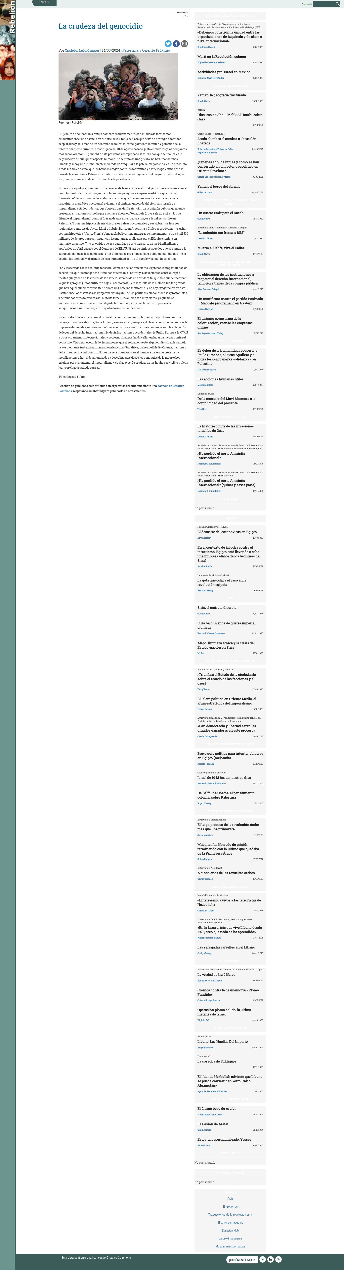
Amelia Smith (204, 566)
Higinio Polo (203, 1020)
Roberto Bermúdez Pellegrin (212, 149)
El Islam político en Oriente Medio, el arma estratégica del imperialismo (226, 700)
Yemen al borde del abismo (218, 186)
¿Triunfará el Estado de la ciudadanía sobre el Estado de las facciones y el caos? (226, 679)
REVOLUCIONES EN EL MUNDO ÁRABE (230, 811)
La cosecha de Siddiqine (216, 1061)
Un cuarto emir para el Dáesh (220, 213)
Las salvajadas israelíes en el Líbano (226, 947)
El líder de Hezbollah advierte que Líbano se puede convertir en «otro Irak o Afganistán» (230, 1081)
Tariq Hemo (203, 689)
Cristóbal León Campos (82, 50)
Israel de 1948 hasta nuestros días (224, 777)
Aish (230, 1198)
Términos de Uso (143, 1257)
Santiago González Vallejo (210, 333)
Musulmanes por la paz (230, 1246)
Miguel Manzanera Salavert (211, 62)
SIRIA (230, 598)
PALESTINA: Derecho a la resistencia (230, 15)
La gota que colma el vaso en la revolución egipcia (221, 582)
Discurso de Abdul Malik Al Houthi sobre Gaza (229, 116)
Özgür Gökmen (205, 878)
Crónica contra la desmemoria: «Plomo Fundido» (228, 992)
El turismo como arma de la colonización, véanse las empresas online (225, 323)
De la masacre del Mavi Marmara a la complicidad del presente (226, 400)
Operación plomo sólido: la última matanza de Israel (224, 1011)
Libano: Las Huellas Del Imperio (222, 1041)
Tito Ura (201, 408)
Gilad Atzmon (204, 1129)
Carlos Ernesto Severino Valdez (214, 176)
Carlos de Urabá (205, 910)
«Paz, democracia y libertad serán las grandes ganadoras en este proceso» (226, 728)
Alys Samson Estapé (208, 289)
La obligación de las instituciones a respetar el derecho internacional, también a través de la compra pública (227, 278)
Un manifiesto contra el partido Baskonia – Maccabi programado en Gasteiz (230, 300)
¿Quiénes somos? (242, 1260)
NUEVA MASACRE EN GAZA (230, 416)
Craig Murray (204, 953)
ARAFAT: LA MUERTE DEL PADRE (230, 1099)
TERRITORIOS (230, 498)
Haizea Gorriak (205, 308)
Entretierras (230, 1206)
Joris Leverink (205, 834)
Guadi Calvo (203, 100)
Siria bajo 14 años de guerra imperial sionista (226, 625)
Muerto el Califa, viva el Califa (220, 248)
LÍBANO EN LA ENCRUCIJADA (230, 886)
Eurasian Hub (230, 1230)
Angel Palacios (205, 1047)
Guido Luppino (205, 859)
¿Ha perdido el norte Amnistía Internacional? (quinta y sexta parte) (226, 482)
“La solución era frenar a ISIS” (220, 232)
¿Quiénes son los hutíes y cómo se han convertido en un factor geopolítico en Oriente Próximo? (228, 166)
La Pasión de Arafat (212, 1124)
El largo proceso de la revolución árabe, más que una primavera (228, 826)
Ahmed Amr (203, 1145)
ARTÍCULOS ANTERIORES (230, 1172)
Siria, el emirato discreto (216, 607)
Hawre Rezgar (204, 708)
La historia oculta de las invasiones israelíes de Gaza (225, 428)
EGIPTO (230, 518)
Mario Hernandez (206, 369)
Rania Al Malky (205, 590)
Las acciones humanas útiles (220, 379)
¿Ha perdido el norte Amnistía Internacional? (221, 455)
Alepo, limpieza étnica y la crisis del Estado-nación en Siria (226, 645)
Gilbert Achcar (205, 192)
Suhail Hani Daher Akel (209, 1114)
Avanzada (307, 3)
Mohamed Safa (205, 384)
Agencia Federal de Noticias (212, 1091)
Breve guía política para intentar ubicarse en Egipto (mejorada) (230, 755)
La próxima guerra (230, 1238)
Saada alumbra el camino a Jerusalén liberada (226, 140)
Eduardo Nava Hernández (210, 77)
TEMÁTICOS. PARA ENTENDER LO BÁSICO (230, 744)
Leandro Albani (205, 238)
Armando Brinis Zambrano (211, 783)
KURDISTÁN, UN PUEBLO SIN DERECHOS (230, 661)
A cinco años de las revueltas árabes (226, 873)
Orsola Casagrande (207, 736)
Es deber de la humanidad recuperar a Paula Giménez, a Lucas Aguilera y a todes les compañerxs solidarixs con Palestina (227, 357)
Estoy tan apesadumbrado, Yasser (224, 1139)
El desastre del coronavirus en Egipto (227, 531)
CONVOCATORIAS (230, 1153)
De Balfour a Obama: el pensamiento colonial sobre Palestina (226, 795)
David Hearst (204, 537)
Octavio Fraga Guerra (208, 1000)
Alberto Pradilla (205, 763)
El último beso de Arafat (216, 1108)
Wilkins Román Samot (209, 937)
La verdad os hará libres (216, 974)
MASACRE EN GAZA (230, 961)
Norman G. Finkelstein (209, 463)
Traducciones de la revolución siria (230, 1214)
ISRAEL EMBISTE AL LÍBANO (230, 1028)
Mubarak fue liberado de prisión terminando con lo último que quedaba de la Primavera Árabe (228, 849)
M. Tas (200, 653)
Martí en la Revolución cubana (221, 56)
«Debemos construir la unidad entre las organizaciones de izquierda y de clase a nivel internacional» (229, 36)
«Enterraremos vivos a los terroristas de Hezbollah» (229, 902)
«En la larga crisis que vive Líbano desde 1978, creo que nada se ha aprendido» (229, 929)
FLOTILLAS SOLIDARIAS (230, 341)
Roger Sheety (204, 803)
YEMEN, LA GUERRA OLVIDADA (230, 85)
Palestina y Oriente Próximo (146, 50)
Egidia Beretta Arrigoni (209, 980)
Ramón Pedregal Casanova (211, 633)
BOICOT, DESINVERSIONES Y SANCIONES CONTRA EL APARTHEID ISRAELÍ (231, 263)
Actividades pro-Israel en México (223, 72)
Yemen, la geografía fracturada (221, 95)
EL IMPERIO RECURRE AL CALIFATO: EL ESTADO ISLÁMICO (231, 202)
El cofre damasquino (230, 1222)
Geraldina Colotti (206, 46)
